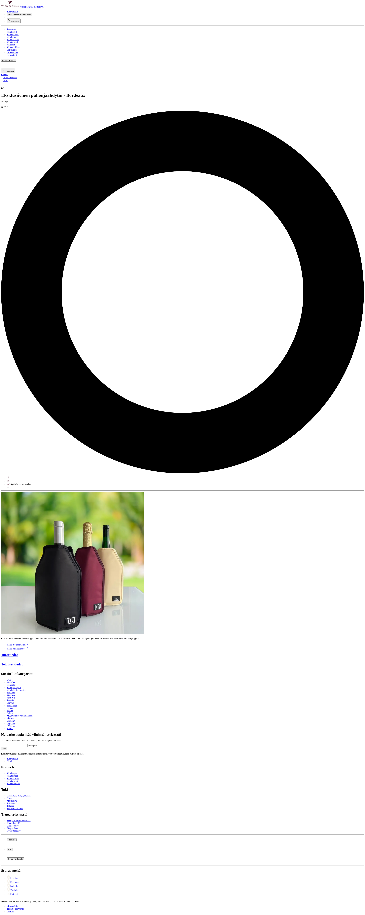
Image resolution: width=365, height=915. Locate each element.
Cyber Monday (14, 831)
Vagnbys (11, 695)
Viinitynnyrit (12, 42)
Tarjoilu (10, 700)
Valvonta (11, 692)
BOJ (5, 80)
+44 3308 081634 (15, 808)
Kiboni (10, 728)
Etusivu (4, 74)
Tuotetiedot (9, 655)
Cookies (10, 911)
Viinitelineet (12, 776)
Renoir (10, 710)
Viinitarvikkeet (13, 47)
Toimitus (11, 803)
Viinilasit (11, 44)
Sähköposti (32, 745)
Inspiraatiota (12, 52)
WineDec (11, 682)
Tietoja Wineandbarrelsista (19, 820)
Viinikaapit (12, 32)
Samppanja (12, 705)
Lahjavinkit (12, 50)
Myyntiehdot (12, 906)
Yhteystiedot (12, 11)
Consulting (12, 55)
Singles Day (12, 828)
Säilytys (10, 703)
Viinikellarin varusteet (17, 690)
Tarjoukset (11, 29)
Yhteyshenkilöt (14, 823)
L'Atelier (11, 726)
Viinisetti (11, 685)
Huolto (10, 798)
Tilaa (4, 749)
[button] (72, 563)
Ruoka (10, 708)
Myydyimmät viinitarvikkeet (19, 715)
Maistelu (11, 718)
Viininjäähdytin (14, 687)
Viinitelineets (13, 34)
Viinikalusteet (13, 39)
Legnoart (11, 721)
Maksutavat (12, 801)
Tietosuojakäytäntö (15, 909)
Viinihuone (12, 37)
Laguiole (11, 723)
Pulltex (10, 713)
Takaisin (10, 806)
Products (11, 840)
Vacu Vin (11, 698)
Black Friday (13, 825)
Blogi (9, 761)
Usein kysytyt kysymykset (19, 795)
